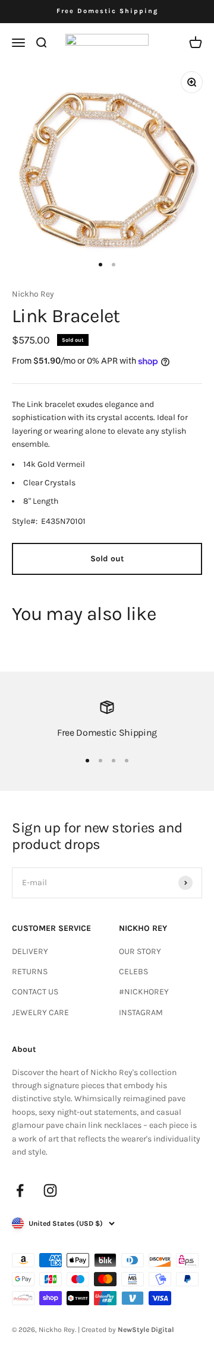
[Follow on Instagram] (50, 1190)
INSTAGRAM (141, 1012)
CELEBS (133, 971)
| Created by (126, 1329)
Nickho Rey (33, 294)
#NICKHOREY (144, 992)
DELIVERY (30, 951)
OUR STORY (140, 951)
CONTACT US (35, 992)
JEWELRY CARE (40, 1012)
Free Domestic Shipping (107, 11)
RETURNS (30, 971)
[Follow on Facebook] (20, 1190)
